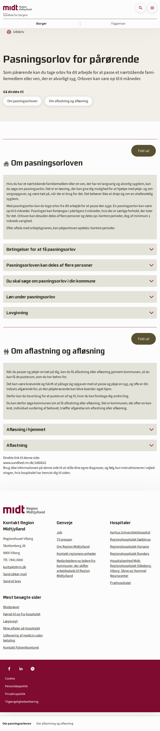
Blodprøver (11, 607)
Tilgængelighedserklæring (21, 702)
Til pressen (64, 539)
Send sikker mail (15, 574)
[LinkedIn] (21, 669)
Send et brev (12, 581)
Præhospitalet (120, 582)
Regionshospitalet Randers (129, 553)
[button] (140, 8)
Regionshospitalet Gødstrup (130, 539)
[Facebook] (9, 669)
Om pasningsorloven (22, 101)
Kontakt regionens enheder (76, 553)
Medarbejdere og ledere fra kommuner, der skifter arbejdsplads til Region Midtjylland (76, 568)
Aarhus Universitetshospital (130, 532)
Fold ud (143, 151)
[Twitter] (32, 669)
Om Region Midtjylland (73, 546)
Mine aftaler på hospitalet (21, 628)
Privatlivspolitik (15, 694)
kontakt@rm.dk (14, 567)
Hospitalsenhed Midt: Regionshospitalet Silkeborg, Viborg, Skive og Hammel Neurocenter (131, 568)
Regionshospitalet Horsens (129, 546)
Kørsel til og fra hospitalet (21, 614)
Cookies (10, 678)
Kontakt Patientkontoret (21, 647)
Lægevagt (10, 621)
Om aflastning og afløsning (68, 101)
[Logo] (17, 8)
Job (59, 532)
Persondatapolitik (16, 686)
